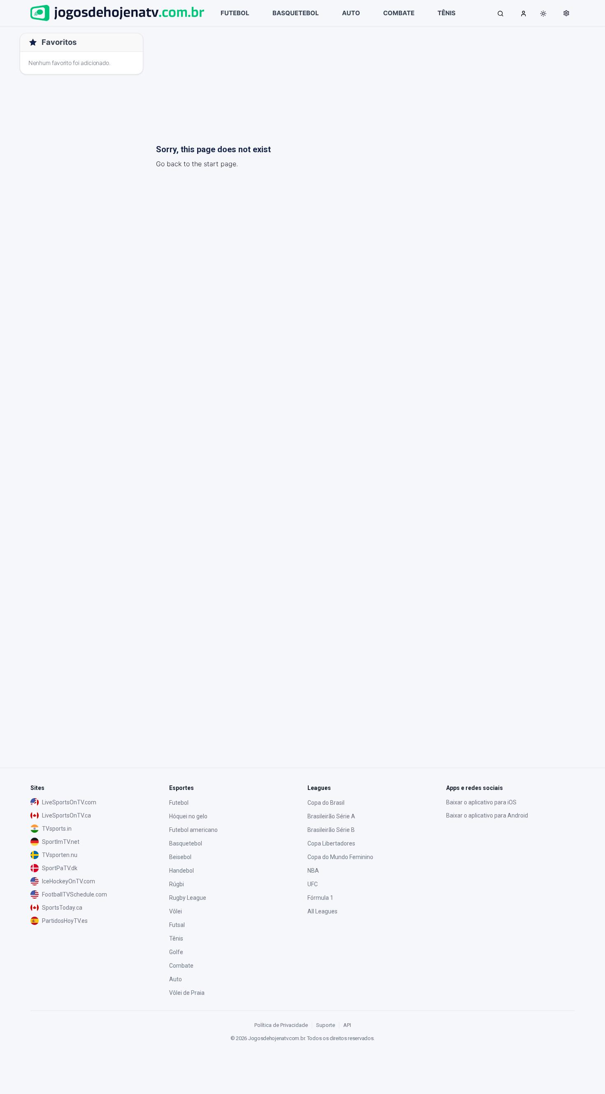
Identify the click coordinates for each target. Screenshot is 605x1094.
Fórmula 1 (320, 897)
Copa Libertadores (331, 843)
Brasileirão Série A (331, 816)
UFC (312, 884)
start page (220, 164)
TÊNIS (446, 13)
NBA (313, 870)
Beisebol (180, 857)
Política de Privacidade (281, 1025)
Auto (175, 979)
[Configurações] (566, 13)
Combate (181, 965)
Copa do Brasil (325, 802)
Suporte (325, 1025)
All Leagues (322, 911)
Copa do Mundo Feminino (340, 857)
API (347, 1025)
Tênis (176, 938)
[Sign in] (523, 13)
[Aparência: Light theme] (543, 13)
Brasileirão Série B (331, 830)
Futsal (177, 925)
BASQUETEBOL (295, 13)
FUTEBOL (235, 13)
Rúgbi (176, 884)
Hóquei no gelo (188, 816)
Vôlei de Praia (187, 992)
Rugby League (187, 897)
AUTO (351, 13)
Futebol (178, 802)
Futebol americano (193, 830)
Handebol (181, 870)
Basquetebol (185, 843)
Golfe (176, 952)
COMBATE (398, 13)
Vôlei (175, 911)
